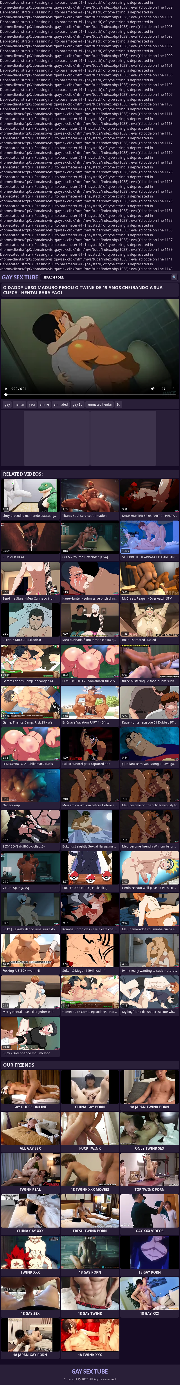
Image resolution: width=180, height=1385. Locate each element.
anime (44, 404)
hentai (19, 404)
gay (7, 404)
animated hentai (99, 404)
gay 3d (78, 404)
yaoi (32, 404)
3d (118, 404)
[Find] (174, 277)
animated (61, 404)
